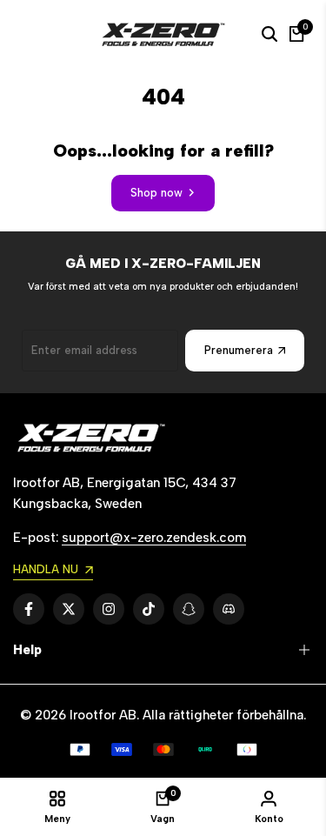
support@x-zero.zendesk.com (154, 537)
